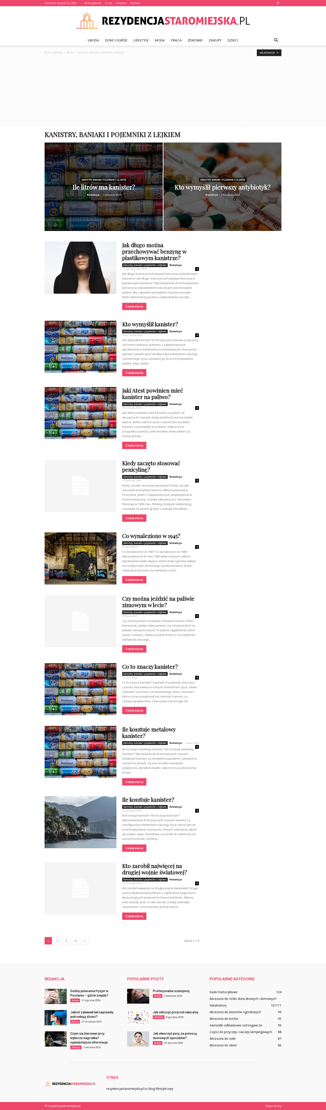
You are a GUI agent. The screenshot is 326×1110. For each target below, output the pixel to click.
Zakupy (215, 40)
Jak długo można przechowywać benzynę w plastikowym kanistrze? (154, 251)
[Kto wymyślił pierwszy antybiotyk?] (222, 190)
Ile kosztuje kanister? (148, 799)
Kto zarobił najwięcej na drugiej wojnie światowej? (154, 869)
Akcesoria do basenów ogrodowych (235, 1012)
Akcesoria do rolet (223, 1038)
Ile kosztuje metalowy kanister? (148, 732)
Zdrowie (195, 40)
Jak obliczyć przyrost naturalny (175, 1012)
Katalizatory (218, 1005)
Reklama (121, 3)
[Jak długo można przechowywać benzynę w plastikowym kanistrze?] (80, 268)
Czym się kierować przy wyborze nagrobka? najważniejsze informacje (89, 1038)
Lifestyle (141, 40)
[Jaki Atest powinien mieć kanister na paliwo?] (80, 413)
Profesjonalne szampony (171, 991)
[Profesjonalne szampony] (138, 996)
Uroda (93, 40)
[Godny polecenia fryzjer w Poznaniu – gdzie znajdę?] (56, 996)
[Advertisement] (163, 93)
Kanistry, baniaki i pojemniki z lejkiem (104, 180)
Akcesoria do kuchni (224, 1018)
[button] (276, 40)
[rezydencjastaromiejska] (163, 21)
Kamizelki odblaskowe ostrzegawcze (236, 1025)
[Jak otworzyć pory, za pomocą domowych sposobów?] (138, 1039)
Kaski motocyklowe (224, 992)
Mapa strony (273, 1106)
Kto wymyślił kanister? (150, 324)
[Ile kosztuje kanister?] (80, 822)
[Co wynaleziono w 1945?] (80, 558)
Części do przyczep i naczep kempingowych (241, 1032)
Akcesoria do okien (223, 1045)
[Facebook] (278, 3)
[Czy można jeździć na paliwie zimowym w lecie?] (80, 621)
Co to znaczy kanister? (150, 666)
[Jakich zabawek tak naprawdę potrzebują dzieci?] (56, 1017)
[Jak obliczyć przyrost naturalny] (138, 1017)
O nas (108, 3)
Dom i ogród (116, 40)
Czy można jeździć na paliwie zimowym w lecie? (158, 601)
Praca (176, 40)
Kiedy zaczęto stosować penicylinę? (151, 466)
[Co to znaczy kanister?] (80, 689)
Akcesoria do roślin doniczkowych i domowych (243, 999)
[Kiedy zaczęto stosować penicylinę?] (80, 486)
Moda (160, 40)
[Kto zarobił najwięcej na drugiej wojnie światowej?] (80, 888)
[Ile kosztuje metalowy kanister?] (80, 752)
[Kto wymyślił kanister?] (80, 347)
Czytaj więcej (134, 306)
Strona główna (92, 3)
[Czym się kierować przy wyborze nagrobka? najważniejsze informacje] (56, 1039)
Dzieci (233, 40)
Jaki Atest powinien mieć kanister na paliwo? (152, 393)
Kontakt (135, 3)
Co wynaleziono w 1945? (151, 535)
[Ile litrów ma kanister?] (104, 189)
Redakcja (93, 194)
